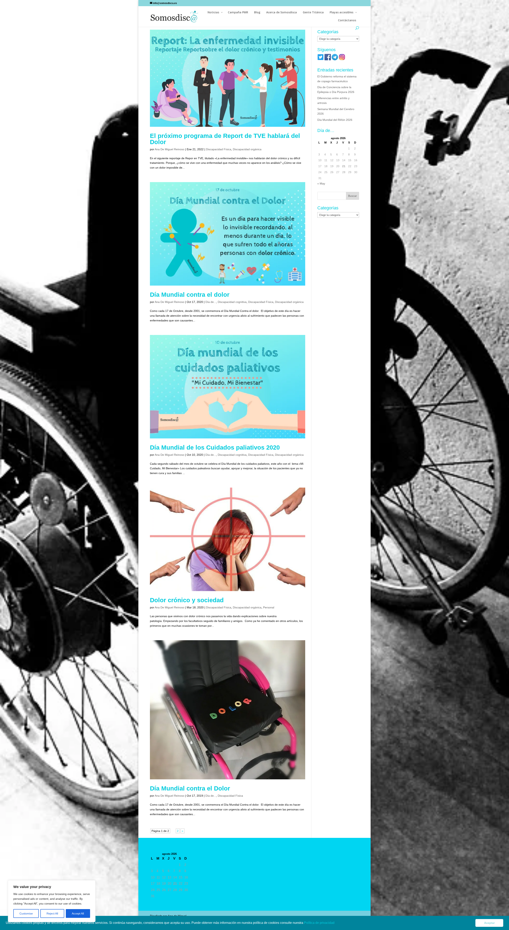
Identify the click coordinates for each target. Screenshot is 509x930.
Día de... (210, 301)
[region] (51, 901)
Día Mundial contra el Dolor (190, 788)
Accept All (78, 913)
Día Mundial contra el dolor (189, 294)
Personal (268, 607)
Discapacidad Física (218, 149)
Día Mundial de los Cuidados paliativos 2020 (215, 447)
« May (321, 183)
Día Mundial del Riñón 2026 (334, 119)
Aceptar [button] (489, 922)
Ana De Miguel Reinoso (169, 149)
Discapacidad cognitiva (232, 301)
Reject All (52, 913)
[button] (335, 923)
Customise (26, 913)
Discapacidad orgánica (247, 149)
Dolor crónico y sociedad (187, 600)
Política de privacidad (319, 922)
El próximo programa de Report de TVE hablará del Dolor (225, 138)
